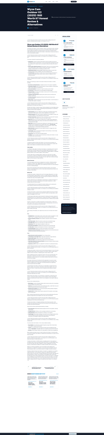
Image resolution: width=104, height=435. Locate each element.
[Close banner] (103, 433)
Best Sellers (74, 1)
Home (46, 1)
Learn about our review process (66, 212)
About (53, 1)
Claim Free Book (68, 64)
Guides (49, 1)
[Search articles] (69, 1)
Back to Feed (30, 35)
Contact (57, 1)
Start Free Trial (68, 50)
